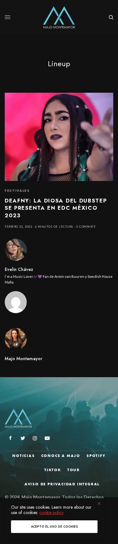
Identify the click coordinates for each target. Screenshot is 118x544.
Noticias (23, 455)
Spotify (96, 455)
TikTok (52, 469)
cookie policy (51, 512)
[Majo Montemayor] (59, 17)
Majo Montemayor (23, 358)
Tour (73, 469)
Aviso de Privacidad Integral (62, 484)
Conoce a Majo (60, 455)
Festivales (17, 190)
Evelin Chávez (19, 269)
